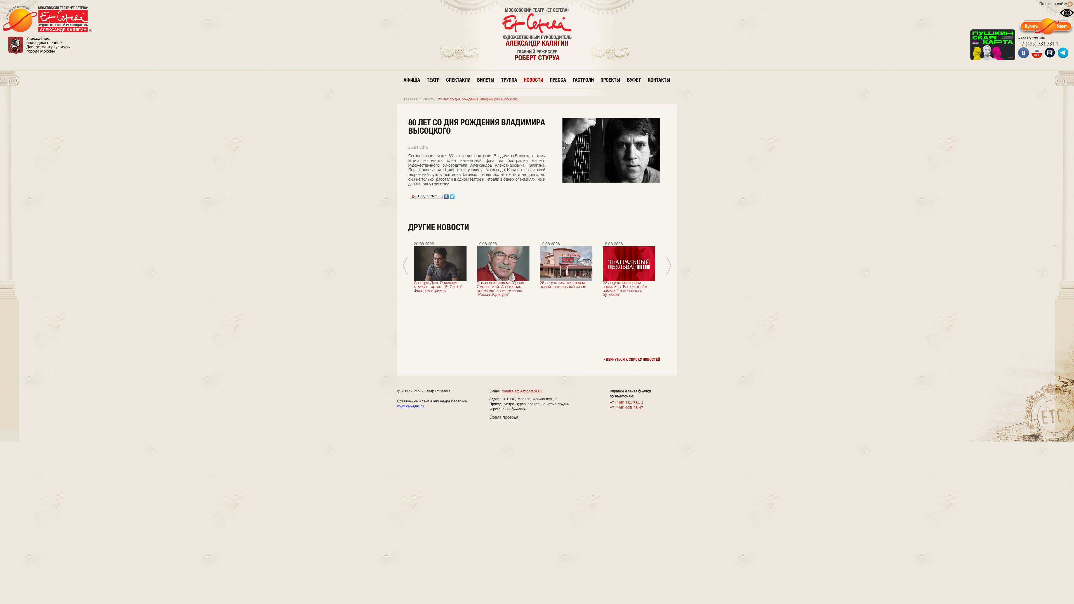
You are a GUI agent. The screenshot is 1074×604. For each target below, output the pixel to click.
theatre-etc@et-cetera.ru (522, 390)
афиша (412, 80)
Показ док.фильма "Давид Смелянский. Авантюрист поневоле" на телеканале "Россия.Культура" (500, 289)
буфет (634, 80)
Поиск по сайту (1053, 3)
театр (433, 80)
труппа (509, 80)
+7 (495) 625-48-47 (626, 407)
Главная (410, 99)
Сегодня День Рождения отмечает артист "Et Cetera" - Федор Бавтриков (439, 287)
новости (533, 80)
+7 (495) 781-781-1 (626, 402)
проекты (610, 80)
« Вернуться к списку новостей (632, 359)
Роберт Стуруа (537, 57)
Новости (428, 99)
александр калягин (537, 43)
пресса (558, 80)
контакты (659, 80)
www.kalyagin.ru (410, 406)
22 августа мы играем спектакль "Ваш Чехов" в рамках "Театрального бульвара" (625, 289)
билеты (485, 80)
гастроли (583, 80)
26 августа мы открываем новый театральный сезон (563, 285)
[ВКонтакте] (446, 196)
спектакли (458, 80)
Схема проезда (503, 417)
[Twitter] (452, 196)
